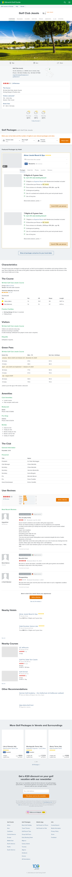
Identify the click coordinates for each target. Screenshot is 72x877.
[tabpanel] (36, 745)
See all (3, 638)
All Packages (35, 764)
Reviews (6, 499)
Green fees (6, 104)
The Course (6, 88)
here (19, 805)
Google (27, 549)
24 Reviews (16, 83)
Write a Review (62, 500)
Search (65, 2)
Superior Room (38, 181)
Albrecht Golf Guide (12, 2)
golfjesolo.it (16, 77)
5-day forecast (35, 121)
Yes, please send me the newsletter (36, 796)
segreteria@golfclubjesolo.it (20, 75)
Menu (69, 2)
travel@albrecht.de (47, 802)
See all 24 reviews (35, 601)
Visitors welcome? (8, 96)
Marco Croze (10, 285)
